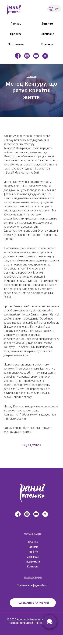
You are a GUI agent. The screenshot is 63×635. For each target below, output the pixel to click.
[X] (45, 56)
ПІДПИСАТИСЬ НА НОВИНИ (33, 602)
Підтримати (16, 44)
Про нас (15, 23)
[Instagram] (27, 56)
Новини (32, 76)
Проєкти (16, 34)
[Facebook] (18, 56)
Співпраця (47, 34)
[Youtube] (36, 56)
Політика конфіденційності (33, 585)
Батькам (47, 23)
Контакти (47, 44)
